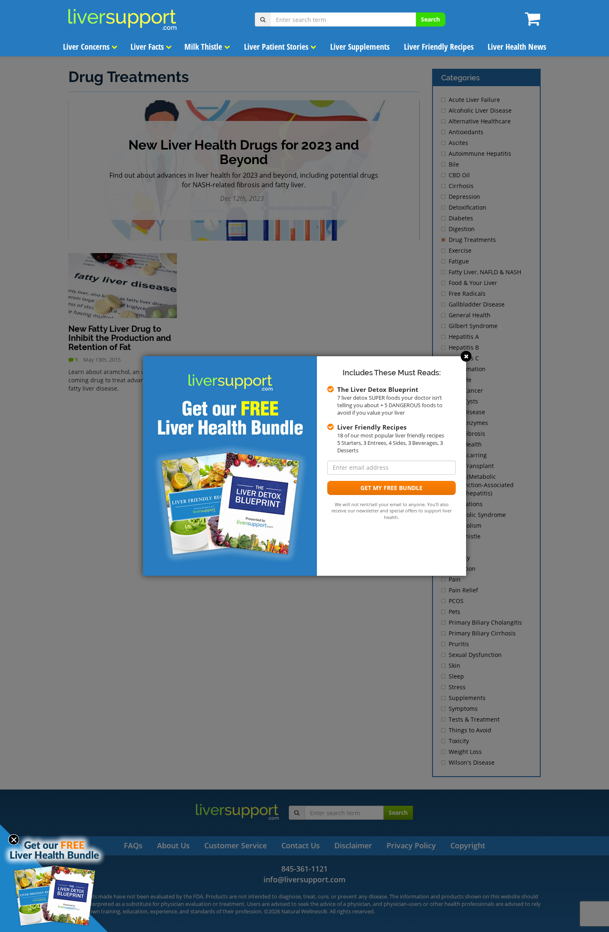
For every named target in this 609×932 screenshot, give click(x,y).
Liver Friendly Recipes (439, 46)
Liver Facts (148, 46)
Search (430, 19)
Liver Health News (517, 46)
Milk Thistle (204, 46)
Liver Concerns (87, 46)
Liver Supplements (359, 46)
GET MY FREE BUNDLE (391, 488)
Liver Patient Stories (277, 46)
